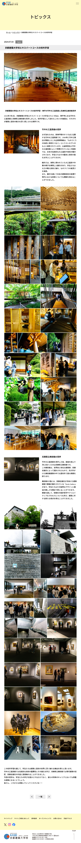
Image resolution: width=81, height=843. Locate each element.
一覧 (40, 796)
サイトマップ (8, 818)
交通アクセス (68, 818)
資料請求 (34, 818)
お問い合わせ (57, 818)
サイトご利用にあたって (21, 818)
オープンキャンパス (45, 818)
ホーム (8, 32)
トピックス (16, 32)
